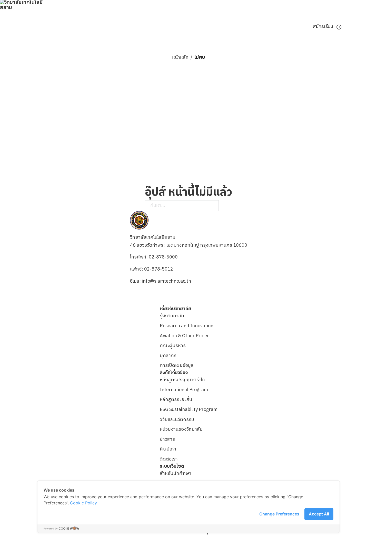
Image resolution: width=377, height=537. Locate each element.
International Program (184, 390)
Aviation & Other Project (185, 336)
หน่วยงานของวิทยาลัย (181, 429)
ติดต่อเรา (169, 459)
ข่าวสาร (167, 439)
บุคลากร (168, 356)
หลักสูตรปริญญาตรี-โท (182, 380)
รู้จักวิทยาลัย (172, 316)
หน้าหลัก (180, 57)
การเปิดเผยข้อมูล (176, 365)
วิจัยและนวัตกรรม (177, 420)
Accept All (319, 513)
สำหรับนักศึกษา (175, 473)
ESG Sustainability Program (188, 410)
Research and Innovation (186, 326)
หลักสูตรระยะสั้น (176, 400)
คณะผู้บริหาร (173, 346)
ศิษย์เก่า (168, 449)
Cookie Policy (83, 502)
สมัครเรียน (323, 27)
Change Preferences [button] (279, 513)
